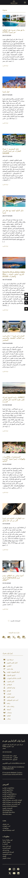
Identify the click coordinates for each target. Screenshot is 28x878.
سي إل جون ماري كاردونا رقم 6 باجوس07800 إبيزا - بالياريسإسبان (12, 746)
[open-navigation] (25, 2)
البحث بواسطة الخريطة (8, 830)
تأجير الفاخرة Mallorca (8, 798)
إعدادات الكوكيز (6, 858)
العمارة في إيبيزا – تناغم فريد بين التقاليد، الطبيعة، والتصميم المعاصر (13, 338)
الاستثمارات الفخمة (7, 808)
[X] (14, 637)
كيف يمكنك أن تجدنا (7, 840)
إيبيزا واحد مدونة (6, 846)
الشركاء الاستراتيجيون (8, 852)
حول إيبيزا (6, 92)
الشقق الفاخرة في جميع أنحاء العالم (11, 802)
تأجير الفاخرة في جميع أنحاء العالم (11, 804)
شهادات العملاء (6, 842)
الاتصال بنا (5, 844)
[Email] (9, 637)
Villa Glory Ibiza (6, 814)
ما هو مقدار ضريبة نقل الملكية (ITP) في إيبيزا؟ (13, 31)
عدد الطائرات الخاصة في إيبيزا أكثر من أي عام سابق (13, 519)
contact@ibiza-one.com (18, 763)
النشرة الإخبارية (6, 848)
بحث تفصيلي (5, 824)
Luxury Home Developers (9, 806)
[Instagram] (14, 869)
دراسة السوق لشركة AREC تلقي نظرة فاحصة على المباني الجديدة (13, 399)
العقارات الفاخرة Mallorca (9, 794)
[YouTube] (14, 873)
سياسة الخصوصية (7, 854)
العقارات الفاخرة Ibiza (8, 788)
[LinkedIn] (24, 637)
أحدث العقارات (6, 826)
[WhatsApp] (4, 637)
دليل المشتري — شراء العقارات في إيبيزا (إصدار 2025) (11, 151)
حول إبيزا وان (5, 850)
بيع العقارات (5, 828)
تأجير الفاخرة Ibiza (7, 792)
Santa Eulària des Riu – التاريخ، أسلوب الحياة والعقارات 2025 (13, 274)
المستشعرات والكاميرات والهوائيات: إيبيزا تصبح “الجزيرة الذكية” (13, 459)
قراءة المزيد (5, 65)
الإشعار (4, 856)
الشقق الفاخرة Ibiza (7, 790)
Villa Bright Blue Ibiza (8, 812)
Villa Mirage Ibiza (7, 810)
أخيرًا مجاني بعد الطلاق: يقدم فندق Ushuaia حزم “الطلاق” (13, 577)
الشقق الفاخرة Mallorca (8, 796)
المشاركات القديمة (15, 621)
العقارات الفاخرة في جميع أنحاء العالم (12, 800)
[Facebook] (19, 637)
